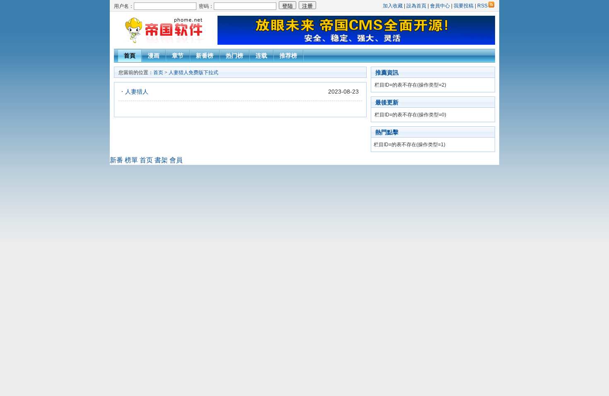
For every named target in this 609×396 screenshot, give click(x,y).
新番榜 (204, 55)
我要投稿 (464, 6)
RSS (482, 6)
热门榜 (234, 55)
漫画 (154, 55)
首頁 (129, 55)
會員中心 (440, 6)
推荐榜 (288, 55)
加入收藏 (393, 6)
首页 (158, 72)
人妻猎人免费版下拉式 (193, 72)
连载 (261, 55)
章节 (178, 55)
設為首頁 (416, 6)
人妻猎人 (136, 91)
